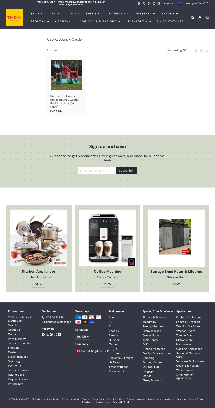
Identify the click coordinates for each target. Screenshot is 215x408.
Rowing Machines (154, 326)
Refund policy (17, 374)
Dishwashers (184, 340)
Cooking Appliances (189, 349)
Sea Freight (15, 361)
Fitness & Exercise (154, 317)
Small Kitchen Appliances (185, 376)
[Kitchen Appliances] (38, 238)
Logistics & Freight (99, 21)
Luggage (148, 371)
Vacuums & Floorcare (190, 361)
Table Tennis (151, 340)
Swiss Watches (170, 21)
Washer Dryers (185, 331)
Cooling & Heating (187, 365)
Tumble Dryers (185, 335)
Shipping (13, 347)
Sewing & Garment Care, (188, 355)
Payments (14, 365)
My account (15, 384)
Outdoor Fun (151, 367)
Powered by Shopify (121, 402)
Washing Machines (188, 326)
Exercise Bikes (152, 331)
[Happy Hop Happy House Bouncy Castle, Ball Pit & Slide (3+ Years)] (66, 86)
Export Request (18, 357)
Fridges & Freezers (188, 322)
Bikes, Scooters (152, 380)
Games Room (151, 335)
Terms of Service (19, 370)
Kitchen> (63, 21)
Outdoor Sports (153, 362)
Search (12, 325)
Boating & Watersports (157, 353)
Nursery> (144, 13)
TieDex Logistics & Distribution (20, 319)
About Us (14, 330)
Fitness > (118, 13)
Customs (14, 352)
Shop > (37, 13)
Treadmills (149, 322)
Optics (147, 376)
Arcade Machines (154, 349)
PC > (56, 13)
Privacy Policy (17, 339)
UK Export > (137, 21)
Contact (13, 334)
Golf (145, 344)
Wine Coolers (185, 370)
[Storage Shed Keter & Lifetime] (176, 238)
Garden (168, 13)
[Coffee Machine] (107, 238)
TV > (73, 13)
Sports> (39, 21)
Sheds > (93, 13)
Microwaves (184, 344)
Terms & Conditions (21, 343)
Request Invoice (18, 379)
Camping (148, 358)
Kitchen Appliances (188, 317)
